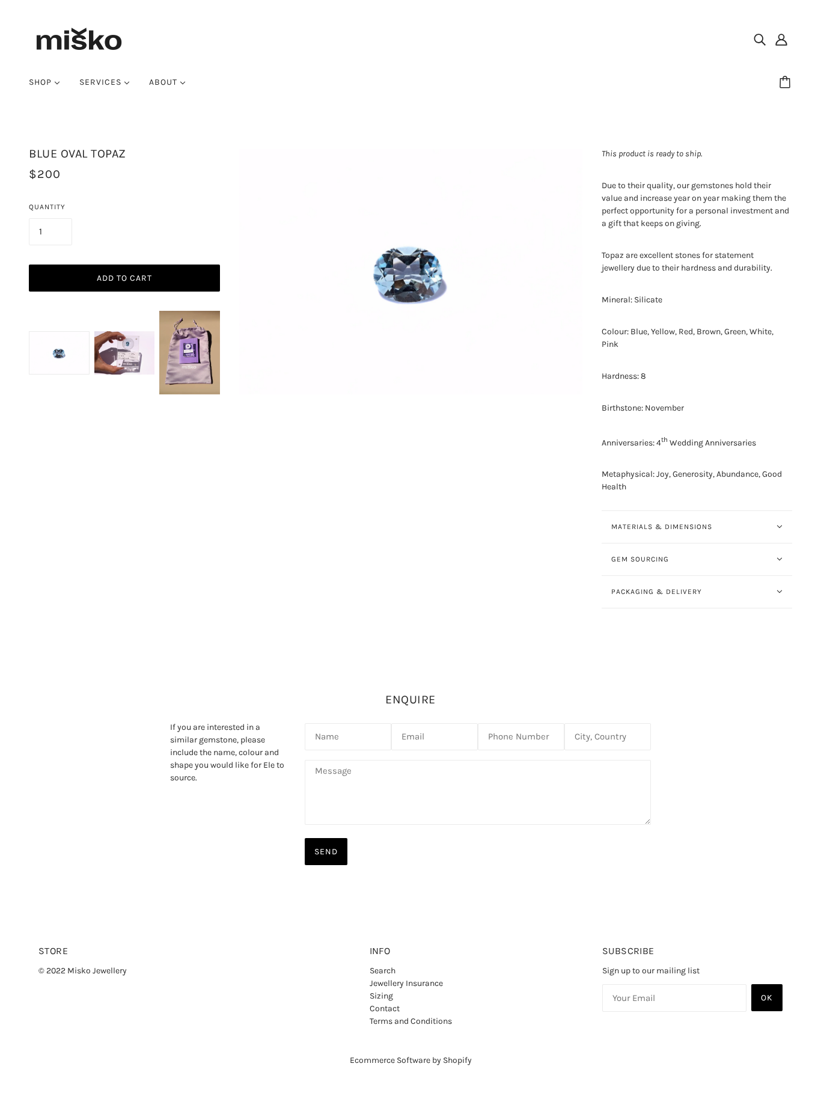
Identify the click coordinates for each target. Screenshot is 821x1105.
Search (382, 971)
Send (326, 851)
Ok (767, 998)
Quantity (47, 207)
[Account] (781, 39)
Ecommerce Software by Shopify (411, 1060)
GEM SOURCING (640, 559)
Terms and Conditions (411, 1021)
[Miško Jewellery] (79, 38)
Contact (385, 1008)
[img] (760, 39)
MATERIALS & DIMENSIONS (661, 526)
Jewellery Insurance (406, 983)
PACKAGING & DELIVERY (656, 591)
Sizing (381, 996)
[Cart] (787, 82)
